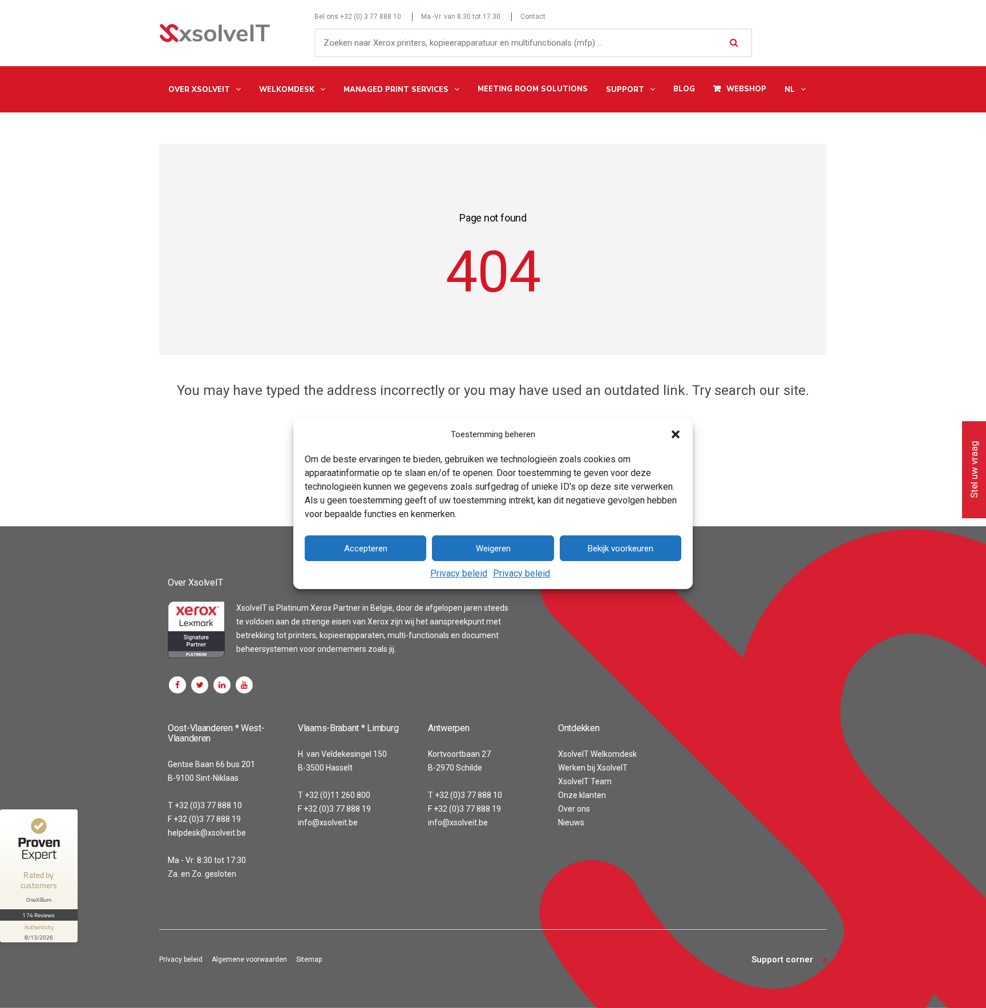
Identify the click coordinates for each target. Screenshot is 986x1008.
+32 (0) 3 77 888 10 (370, 17)
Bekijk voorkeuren (620, 548)
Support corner (782, 959)
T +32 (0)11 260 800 (334, 795)
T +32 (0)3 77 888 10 (205, 805)
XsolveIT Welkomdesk (597, 754)
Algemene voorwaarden (249, 959)
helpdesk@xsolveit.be (207, 832)
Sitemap (309, 959)
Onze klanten (582, 795)
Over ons (574, 808)
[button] (675, 434)
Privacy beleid (458, 573)
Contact (532, 17)
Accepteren (365, 548)
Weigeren (493, 548)
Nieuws (571, 822)
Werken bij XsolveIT (593, 767)
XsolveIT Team (585, 781)
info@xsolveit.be (328, 822)
